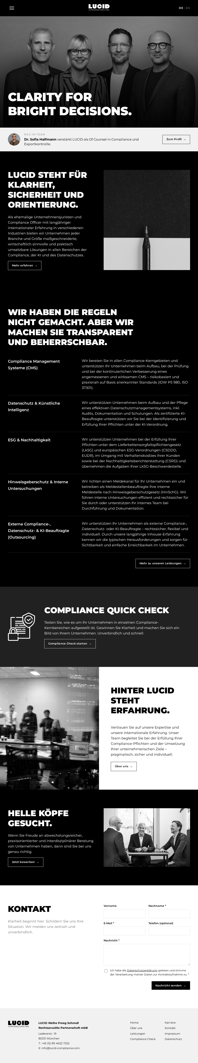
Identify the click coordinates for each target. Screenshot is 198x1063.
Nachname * (157, 906)
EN (188, 8)
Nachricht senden (170, 985)
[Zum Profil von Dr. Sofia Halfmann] (14, 139)
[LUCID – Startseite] (99, 8)
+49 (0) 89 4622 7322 (55, 1043)
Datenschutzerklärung (142, 970)
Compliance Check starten (70, 643)
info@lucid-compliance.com (61, 1048)
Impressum (172, 1033)
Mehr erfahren (25, 265)
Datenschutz (173, 1039)
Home (134, 1022)
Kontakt (170, 1028)
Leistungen (137, 1033)
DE (181, 8)
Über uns (124, 766)
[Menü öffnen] (12, 8)
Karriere (170, 1022)
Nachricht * (111, 940)
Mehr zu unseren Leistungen (163, 563)
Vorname (110, 906)
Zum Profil (176, 139)
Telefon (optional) (160, 923)
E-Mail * (109, 923)
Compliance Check (142, 1039)
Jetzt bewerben (25, 862)
